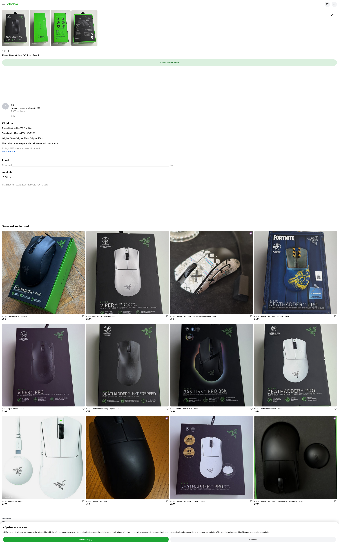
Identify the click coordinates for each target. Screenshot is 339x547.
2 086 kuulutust (18, 111)
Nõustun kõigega (86, 539)
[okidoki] (12, 4)
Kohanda (253, 539)
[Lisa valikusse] (327, 4)
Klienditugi (6, 518)
